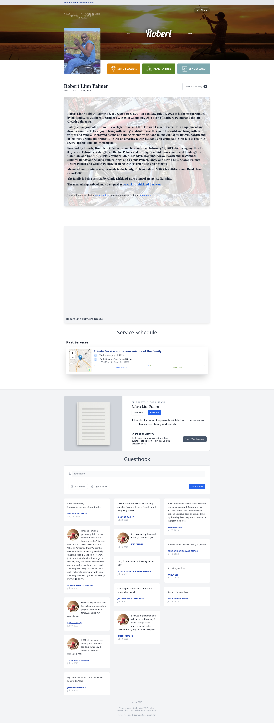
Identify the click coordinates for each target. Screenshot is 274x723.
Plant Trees (177, 368)
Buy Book (154, 412)
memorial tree (102, 194)
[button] (80, 358)
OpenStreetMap (140, 715)
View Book (139, 412)
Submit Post (197, 486)
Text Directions (121, 368)
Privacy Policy (129, 710)
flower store (145, 194)
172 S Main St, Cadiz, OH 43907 (114, 362)
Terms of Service (144, 710)
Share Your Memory (194, 439)
